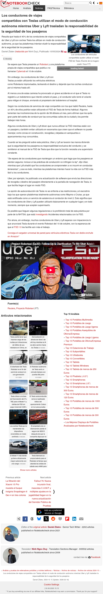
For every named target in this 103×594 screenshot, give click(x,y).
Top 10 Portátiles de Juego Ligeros (82, 337)
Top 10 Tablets (72, 362)
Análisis (27, 8)
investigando (42, 214)
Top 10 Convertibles (75, 358)
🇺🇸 (62, 51)
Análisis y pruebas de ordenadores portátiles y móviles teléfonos (27, 570)
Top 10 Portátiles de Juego (78, 323)
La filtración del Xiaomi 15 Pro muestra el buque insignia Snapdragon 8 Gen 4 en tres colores (16, 488)
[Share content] (19, 519)
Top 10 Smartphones (75, 379)
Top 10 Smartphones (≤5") (77, 383)
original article (40, 526)
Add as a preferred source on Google (53, 512)
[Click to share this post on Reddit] (53, 518)
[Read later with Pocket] (60, 518)
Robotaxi (44, 64)
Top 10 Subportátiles (75, 351)
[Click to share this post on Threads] (32, 519)
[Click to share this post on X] (46, 518)
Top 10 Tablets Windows (77, 365)
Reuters (11, 308)
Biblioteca (69, 8)
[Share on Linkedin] (74, 518)
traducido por (22, 51)
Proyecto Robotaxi (25, 308)
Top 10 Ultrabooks (74, 355)
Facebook (95, 557)
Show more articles (28, 470)
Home (16, 8)
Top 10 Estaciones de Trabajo (79, 347)
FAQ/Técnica (53, 8)
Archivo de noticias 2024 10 (88, 570)
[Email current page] (81, 519)
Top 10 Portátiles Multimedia (79, 319)
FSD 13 (17, 227)
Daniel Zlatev (54, 526)
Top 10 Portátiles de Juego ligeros (81, 326)
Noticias (39, 8)
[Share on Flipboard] (67, 518)
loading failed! (63, 68)
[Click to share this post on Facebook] (25, 519)
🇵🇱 (65, 51)
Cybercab (21, 71)
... (100, 8)
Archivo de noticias (69, 570)
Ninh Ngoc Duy (39, 548)
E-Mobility (7, 58)
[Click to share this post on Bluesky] (39, 519)
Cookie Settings (51, 584)
